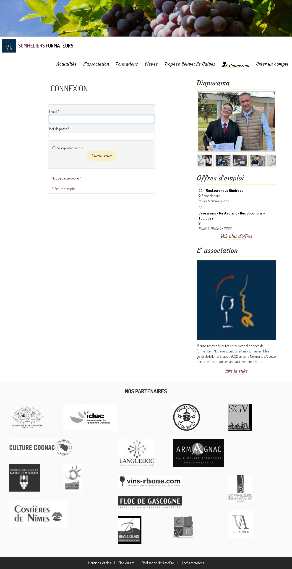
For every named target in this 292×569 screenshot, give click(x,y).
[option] (236, 122)
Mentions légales (99, 563)
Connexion (101, 155)
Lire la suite (236, 371)
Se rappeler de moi (70, 148)
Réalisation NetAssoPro (158, 563)
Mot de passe (59, 129)
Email (54, 111)
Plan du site (126, 563)
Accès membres (193, 563)
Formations (127, 64)
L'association (96, 64)
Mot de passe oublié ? (66, 178)
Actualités (66, 64)
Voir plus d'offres (236, 236)
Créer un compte (272, 64)
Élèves (151, 64)
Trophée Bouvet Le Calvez (189, 64)
